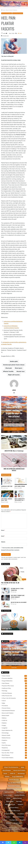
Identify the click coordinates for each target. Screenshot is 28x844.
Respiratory (5, 747)
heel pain (9, 368)
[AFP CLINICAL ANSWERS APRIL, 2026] (7, 493)
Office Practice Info (7, 695)
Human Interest (6, 675)
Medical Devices (6, 737)
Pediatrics (4, 740)
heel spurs (19, 368)
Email (3, 536)
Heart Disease (5, 683)
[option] (14, 621)
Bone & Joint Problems (11, 10)
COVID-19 (4, 720)
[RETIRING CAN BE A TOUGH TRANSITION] (5, 591)
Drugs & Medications (7, 680)
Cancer (4, 700)
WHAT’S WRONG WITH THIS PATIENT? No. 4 (19, 499)
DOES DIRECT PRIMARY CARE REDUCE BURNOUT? (17, 596)
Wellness (4, 718)
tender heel (20, 371)
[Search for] (26, 5)
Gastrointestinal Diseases (8, 710)
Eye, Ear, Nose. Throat (7, 752)
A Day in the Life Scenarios (9, 698)
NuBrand (17, 829)
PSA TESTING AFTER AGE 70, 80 (10, 583)
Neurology (4, 690)
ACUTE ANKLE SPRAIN (20, 486)
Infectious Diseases (7, 693)
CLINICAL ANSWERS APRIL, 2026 (6, 499)
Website (3, 541)
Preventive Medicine (7, 678)
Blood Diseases (6, 755)
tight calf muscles (14, 375)
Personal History (6, 708)
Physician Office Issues (8, 685)
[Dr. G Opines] (12, 4)
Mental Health (5, 715)
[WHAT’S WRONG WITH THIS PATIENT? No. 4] (21, 493)
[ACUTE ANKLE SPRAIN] (21, 481)
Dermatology (5, 733)
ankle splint (14, 361)
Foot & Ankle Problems (17, 13)
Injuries (4, 742)
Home (3, 10)
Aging (3, 703)
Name (3, 530)
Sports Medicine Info (7, 730)
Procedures (5, 705)
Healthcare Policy (6, 688)
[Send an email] (6, 33)
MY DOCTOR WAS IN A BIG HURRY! (19, 602)
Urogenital (4, 728)
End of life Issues (6, 745)
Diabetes (4, 723)
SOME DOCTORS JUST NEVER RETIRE (11, 629)
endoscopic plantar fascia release (14, 365)
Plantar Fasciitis (8, 371)
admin (4, 33)
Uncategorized (5, 750)
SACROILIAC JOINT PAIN (6, 486)
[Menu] (2, 5)
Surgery (4, 725)
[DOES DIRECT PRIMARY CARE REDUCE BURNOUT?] (5, 597)
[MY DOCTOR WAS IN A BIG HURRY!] (5, 604)
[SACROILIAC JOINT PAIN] (7, 481)
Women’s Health (6, 735)
